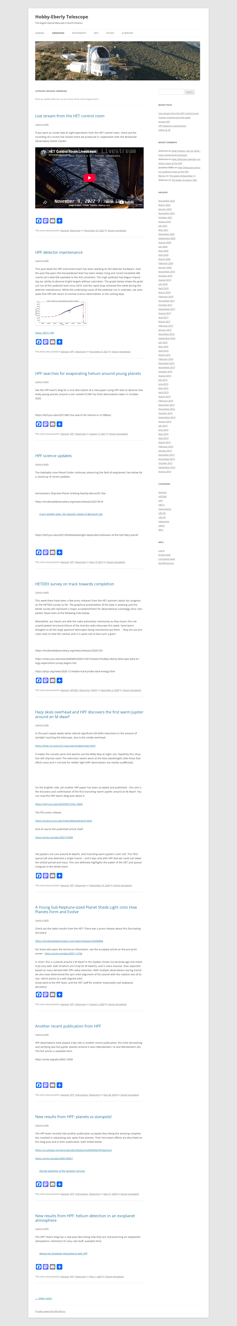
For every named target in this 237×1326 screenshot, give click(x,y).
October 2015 (165, 371)
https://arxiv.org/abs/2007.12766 (63, 953)
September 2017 (166, 309)
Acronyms (127, 33)
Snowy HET (164, 121)
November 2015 (166, 367)
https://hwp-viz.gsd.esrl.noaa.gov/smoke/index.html (65, 745)
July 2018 (162, 284)
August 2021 (164, 221)
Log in (161, 550)
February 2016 (165, 359)
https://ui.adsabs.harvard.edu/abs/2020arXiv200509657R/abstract (73, 1150)
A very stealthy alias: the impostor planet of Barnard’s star (71, 514)
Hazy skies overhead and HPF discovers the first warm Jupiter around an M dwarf (89, 714)
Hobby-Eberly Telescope (61, 17)
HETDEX (110, 33)
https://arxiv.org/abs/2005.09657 (54, 1158)
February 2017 (165, 325)
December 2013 (166, 454)
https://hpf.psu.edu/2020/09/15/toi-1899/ (59, 804)
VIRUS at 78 (164, 130)
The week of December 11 (182, 175)
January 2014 (165, 450)
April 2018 (163, 288)
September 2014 (166, 417)
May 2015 (163, 388)
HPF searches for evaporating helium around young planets (88, 373)
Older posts (43, 1298)
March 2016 (164, 354)
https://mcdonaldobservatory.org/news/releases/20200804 (69, 941)
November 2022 (166, 200)
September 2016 (166, 338)
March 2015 (164, 396)
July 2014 (162, 425)
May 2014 (163, 434)
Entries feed (164, 554)
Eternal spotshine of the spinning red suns (62, 1171)
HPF (72, 351)
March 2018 (164, 292)
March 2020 (164, 259)
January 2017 (165, 329)
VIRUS (94, 690)
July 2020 (162, 246)
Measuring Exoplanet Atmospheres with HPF (63, 1253)
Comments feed (166, 559)
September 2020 (166, 238)
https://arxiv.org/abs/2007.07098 (54, 837)
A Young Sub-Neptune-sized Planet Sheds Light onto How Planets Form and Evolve (86, 909)
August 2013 (164, 471)
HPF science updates (53, 455)
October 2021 (165, 217)
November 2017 (166, 300)
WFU (96, 33)
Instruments (79, 33)
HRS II (161, 504)
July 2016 (162, 342)
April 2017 (163, 317)
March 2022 (164, 205)
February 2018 (165, 296)
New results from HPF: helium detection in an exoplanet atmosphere (85, 1218)
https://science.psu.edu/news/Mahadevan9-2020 (63, 820)
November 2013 (166, 459)
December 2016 (166, 334)
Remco (162, 175)
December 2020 (166, 234)
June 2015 (163, 384)
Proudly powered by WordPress (50, 1311)
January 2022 (165, 209)
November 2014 (166, 409)
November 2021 (166, 213)
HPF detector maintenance (59, 252)
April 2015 (163, 392)
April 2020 (163, 254)
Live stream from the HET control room (69, 115)
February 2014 (165, 446)
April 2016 (163, 350)
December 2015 (166, 363)
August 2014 (164, 421)
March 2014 (164, 442)
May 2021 (163, 229)
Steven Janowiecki (117, 230)
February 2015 (165, 400)
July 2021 (162, 225)
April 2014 (163, 438)
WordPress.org (166, 563)
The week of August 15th (184, 180)
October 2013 (165, 463)
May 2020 (163, 250)
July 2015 (162, 379)
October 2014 (165, 413)
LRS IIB (162, 513)
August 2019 (164, 279)
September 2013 (166, 467)
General (39, 33)
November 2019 (166, 271)
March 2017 (164, 321)
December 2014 (166, 404)
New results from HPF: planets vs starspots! (73, 1116)
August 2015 (164, 375)
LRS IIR (162, 517)
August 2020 (164, 242)
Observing (58, 33)
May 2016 (163, 346)
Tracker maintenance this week (174, 117)
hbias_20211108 (44, 332)
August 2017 (164, 313)
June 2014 (163, 429)
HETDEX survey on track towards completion (74, 583)
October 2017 (165, 304)
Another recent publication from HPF (68, 1026)
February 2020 (165, 263)
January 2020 (165, 267)
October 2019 (165, 275)
